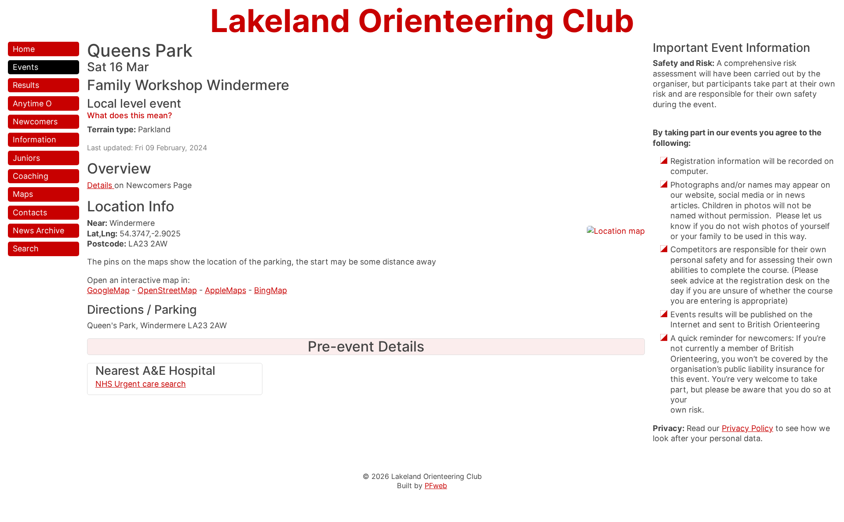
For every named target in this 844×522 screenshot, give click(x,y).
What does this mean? (129, 115)
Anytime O (32, 103)
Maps (23, 194)
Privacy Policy (747, 428)
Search (26, 248)
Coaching (30, 176)
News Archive (38, 230)
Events (25, 67)
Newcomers (35, 121)
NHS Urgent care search (140, 383)
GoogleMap (108, 290)
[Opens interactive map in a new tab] (616, 231)
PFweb (436, 485)
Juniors (26, 158)
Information (34, 139)
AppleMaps (225, 290)
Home (24, 49)
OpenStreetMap (167, 290)
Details (100, 185)
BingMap (270, 290)
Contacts (30, 212)
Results (26, 85)
